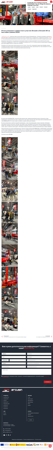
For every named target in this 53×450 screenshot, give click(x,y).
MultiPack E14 (5, 402)
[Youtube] (4, 435)
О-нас (29, 397)
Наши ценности (30, 400)
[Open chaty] (50, 446)
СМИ (4, 411)
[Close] (51, 2)
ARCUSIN (30, 395)
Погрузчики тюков (6, 403)
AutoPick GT (5, 406)
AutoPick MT (5, 408)
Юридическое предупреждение (17, 439)
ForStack (5, 400)
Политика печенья (38, 439)
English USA (34, 9)
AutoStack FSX (6, 397)
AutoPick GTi (5, 405)
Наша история (30, 398)
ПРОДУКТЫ (5, 395)
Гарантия (29, 414)
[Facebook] (8, 435)
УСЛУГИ (29, 411)
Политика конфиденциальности (28, 439)
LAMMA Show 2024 (5, 36)
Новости (4, 414)
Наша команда (30, 402)
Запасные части (30, 416)
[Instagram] (6, 435)
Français (29, 9)
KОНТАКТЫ (5, 422)
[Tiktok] (10, 435)
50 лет (29, 403)
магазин (29, 405)
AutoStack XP (5, 398)
